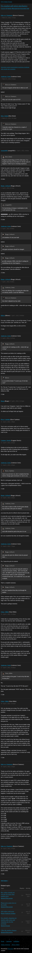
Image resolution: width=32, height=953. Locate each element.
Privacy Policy (16, 944)
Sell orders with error (7, 911)
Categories (9, 941)
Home (2, 941)
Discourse (10, 948)
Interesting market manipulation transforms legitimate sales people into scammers (15, 68)
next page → (4, 880)
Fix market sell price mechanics (14, 6)
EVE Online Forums (6, 1)
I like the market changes (8, 930)
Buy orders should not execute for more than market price (8, 894)
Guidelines (16, 941)
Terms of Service (5, 944)
